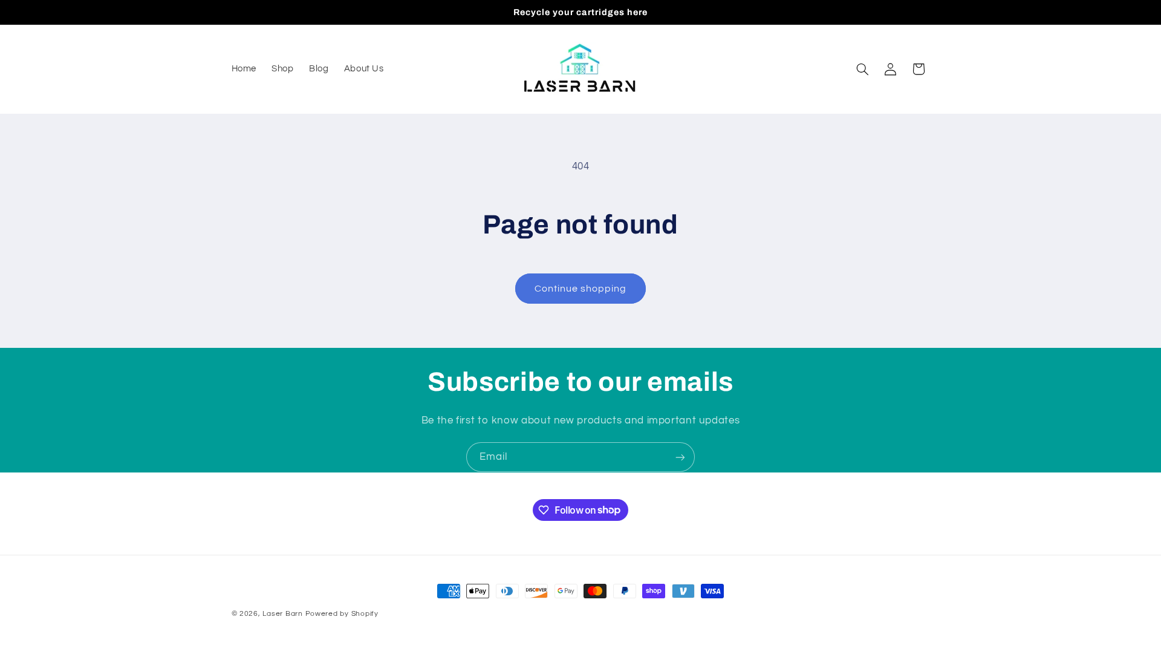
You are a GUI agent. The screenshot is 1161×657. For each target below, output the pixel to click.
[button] (862, 69)
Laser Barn (282, 613)
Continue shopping (581, 288)
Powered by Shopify (342, 613)
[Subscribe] (680, 457)
